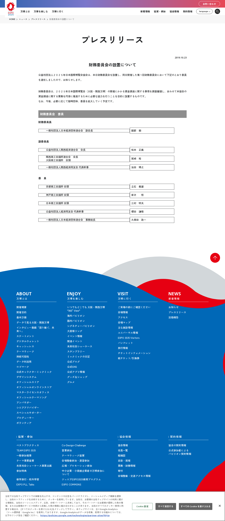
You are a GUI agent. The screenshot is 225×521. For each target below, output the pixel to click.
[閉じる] (219, 505)
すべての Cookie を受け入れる (196, 506)
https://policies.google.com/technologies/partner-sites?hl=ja (75, 515)
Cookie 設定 (142, 506)
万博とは (25, 11)
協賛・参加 (160, 11)
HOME (12, 19)
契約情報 (187, 11)
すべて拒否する (165, 506)
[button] (215, 258)
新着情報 (145, 11)
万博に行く (58, 11)
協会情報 (174, 11)
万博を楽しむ (41, 11)
